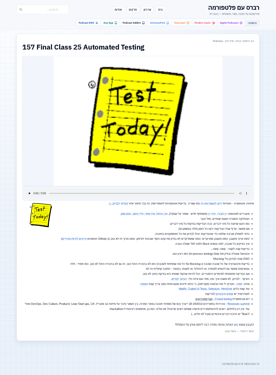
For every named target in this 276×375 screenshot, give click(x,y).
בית (160, 9)
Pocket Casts (202, 22)
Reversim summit (239, 303)
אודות (118, 9)
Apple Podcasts (229, 22)
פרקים (133, 9)
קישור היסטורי (247, 331)
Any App (108, 22)
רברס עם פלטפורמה (233, 7)
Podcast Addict (132, 22)
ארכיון (147, 9)
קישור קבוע (230, 331)
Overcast (179, 22)
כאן (236, 324)
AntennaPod (157, 22)
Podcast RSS (86, 22)
